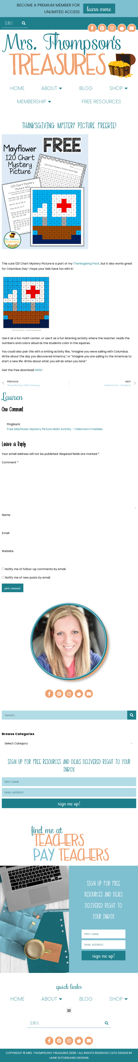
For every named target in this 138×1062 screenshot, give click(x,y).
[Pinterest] (102, 28)
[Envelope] (131, 28)
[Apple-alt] (121, 28)
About (49, 88)
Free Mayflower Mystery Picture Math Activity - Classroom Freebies (55, 429)
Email (5, 533)
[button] (69, 1010)
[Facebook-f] (92, 28)
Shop (116, 88)
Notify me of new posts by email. (28, 577)
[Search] (23, 23)
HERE (38, 370)
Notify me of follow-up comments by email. (35, 569)
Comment (10, 462)
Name (6, 515)
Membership (31, 101)
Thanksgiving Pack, (86, 263)
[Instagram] (111, 28)
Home (17, 88)
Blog (86, 88)
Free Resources (101, 101)
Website (7, 551)
